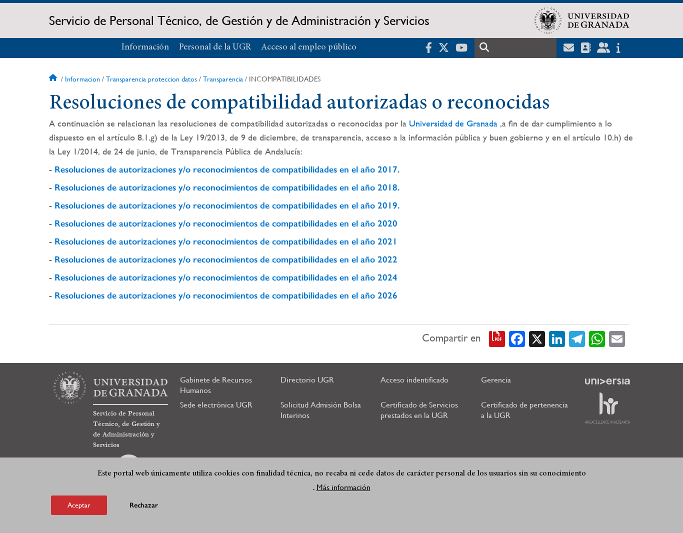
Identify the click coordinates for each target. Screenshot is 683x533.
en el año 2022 (367, 259)
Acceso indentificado (414, 379)
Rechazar (144, 505)
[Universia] (607, 381)
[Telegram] (577, 338)
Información (145, 47)
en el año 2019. (368, 205)
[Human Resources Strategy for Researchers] (607, 408)
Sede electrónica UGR (216, 405)
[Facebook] (517, 338)
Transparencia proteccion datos (151, 79)
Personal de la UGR (215, 47)
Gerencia (496, 379)
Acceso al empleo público (308, 47)
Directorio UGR (307, 379)
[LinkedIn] (557, 338)
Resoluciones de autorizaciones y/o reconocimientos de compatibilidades (195, 187)
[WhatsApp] (597, 338)
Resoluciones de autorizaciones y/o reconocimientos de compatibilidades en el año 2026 (226, 295)
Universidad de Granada (453, 123)
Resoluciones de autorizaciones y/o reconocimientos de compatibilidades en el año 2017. (227, 169)
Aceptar (79, 505)
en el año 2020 (367, 223)
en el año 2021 (367, 241)
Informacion (82, 79)
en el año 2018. (368, 187)
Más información (343, 487)
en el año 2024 (367, 277)
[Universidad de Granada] (582, 20)
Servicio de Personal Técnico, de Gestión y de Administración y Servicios (239, 20)
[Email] (617, 338)
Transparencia (223, 79)
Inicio (54, 79)
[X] (537, 338)
